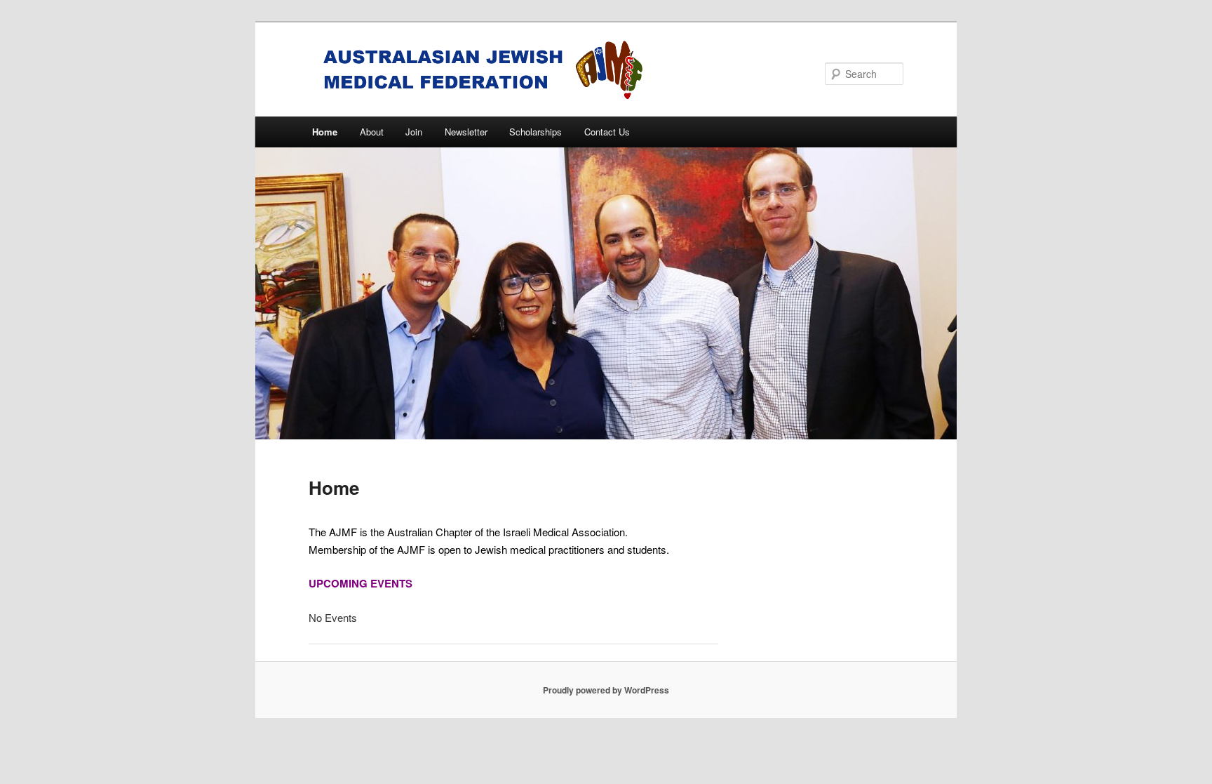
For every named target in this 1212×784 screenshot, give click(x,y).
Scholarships (535, 131)
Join (413, 131)
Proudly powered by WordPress (606, 690)
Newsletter (466, 131)
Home (324, 131)
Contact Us (607, 131)
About (372, 131)
